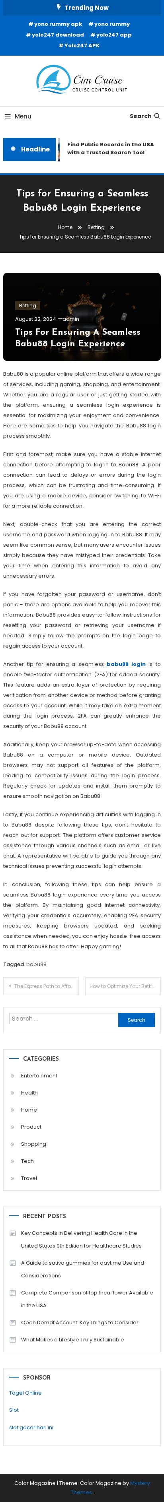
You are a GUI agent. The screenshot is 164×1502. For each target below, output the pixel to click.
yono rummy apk (58, 24)
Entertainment (39, 1075)
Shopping (33, 1144)
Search (141, 116)
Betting (27, 305)
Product (31, 1127)
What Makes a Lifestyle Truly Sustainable (72, 1339)
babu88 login (126, 664)
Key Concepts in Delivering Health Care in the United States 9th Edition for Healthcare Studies (81, 1239)
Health (29, 1092)
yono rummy (112, 24)
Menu (23, 116)
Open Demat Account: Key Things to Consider (80, 1322)
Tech (27, 1161)
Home (29, 1110)
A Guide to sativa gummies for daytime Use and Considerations (82, 1269)
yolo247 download (58, 35)
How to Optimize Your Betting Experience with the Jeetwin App (125, 986)
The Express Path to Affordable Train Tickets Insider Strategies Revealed (46, 986)
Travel (29, 1178)
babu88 (36, 964)
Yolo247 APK (82, 45)
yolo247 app (114, 35)
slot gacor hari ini (31, 1427)
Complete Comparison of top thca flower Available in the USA (87, 1299)
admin (70, 319)
